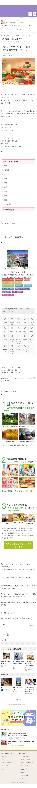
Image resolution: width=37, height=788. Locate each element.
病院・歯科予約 (6, 762)
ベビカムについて (25, 756)
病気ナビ (4, 759)
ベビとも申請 (32, 17)
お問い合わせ (24, 775)
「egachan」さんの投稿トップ (19, 704)
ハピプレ (19, 618)
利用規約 (23, 772)
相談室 (4, 756)
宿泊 (25, 618)
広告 (22, 778)
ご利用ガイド (24, 766)
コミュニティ (5, 766)
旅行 (30, 618)
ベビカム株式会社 (25, 759)
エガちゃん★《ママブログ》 (13, 21)
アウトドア (12, 618)
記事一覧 (18, 29)
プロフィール (23, 17)
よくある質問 (24, 769)
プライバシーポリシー (27, 762)
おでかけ (4, 618)
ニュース (4, 769)
